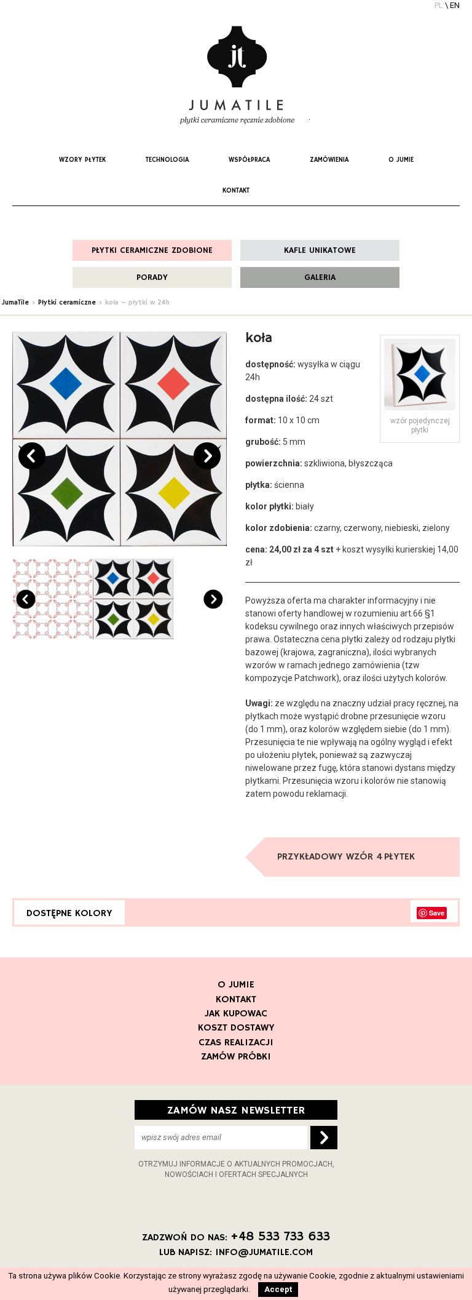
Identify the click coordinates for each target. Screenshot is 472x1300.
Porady (152, 277)
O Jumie (236, 985)
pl (439, 5)
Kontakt (236, 1000)
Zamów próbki (236, 1057)
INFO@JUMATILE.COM (264, 1252)
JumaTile (15, 302)
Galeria (320, 277)
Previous (31, 455)
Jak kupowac (236, 1014)
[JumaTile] (236, 75)
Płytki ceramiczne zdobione (152, 250)
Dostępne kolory (69, 913)
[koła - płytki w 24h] (119, 439)
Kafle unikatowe (320, 250)
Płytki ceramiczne (67, 302)
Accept (278, 1289)
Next (207, 455)
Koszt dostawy (236, 1028)
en (455, 5)
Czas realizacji (236, 1043)
